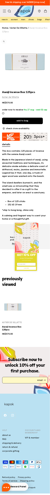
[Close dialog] (35, 224)
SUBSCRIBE (26, 268)
